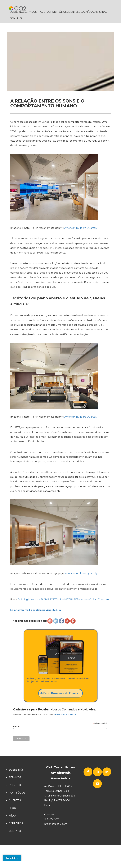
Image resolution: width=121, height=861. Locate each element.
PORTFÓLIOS (58, 11)
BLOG (82, 11)
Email (17, 726)
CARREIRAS (100, 11)
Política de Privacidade (65, 714)
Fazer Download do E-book (60, 693)
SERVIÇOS (30, 11)
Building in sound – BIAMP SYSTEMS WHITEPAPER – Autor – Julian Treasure (63, 599)
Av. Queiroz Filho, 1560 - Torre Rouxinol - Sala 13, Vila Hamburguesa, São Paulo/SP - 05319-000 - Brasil (59, 795)
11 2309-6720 (51, 819)
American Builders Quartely (80, 228)
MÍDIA (89, 11)
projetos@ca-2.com (55, 824)
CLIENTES (73, 11)
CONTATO (16, 18)
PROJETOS (43, 11)
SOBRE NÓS (17, 11)
